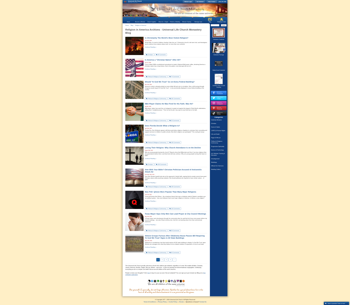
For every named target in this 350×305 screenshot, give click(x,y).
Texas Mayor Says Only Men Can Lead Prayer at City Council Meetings (175, 214)
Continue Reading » (150, 47)
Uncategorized (215, 158)
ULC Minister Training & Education (218, 154)
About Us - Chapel (163, 22)
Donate (181, 302)
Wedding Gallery (216, 169)
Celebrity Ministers (216, 120)
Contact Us (203, 302)
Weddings (214, 162)
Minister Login (188, 1)
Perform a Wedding (175, 22)
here (148, 273)
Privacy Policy (162, 302)
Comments (162, 54)
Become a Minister (140, 22)
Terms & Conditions (150, 302)
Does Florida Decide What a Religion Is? (162, 126)
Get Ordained (200, 1)
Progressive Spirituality (217, 146)
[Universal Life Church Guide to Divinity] (166, 283)
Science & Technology (217, 150)
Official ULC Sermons (217, 166)
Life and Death (215, 134)
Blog (210, 22)
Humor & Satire (215, 127)
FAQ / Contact (211, 1)
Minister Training (186, 22)
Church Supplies (151, 22)
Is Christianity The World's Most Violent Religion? (166, 38)
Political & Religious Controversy (216, 142)
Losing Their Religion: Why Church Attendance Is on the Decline (173, 148)
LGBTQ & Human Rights (218, 130)
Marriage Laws (198, 22)
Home (128, 22)
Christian (213, 123)
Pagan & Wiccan (216, 137)
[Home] (175, 10)
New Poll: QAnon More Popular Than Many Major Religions (170, 192)
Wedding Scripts (221, 22)
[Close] (347, 303)
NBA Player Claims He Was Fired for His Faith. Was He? (169, 104)
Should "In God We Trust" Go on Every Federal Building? (170, 82)
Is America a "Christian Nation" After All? (163, 60)
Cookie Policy (173, 302)
